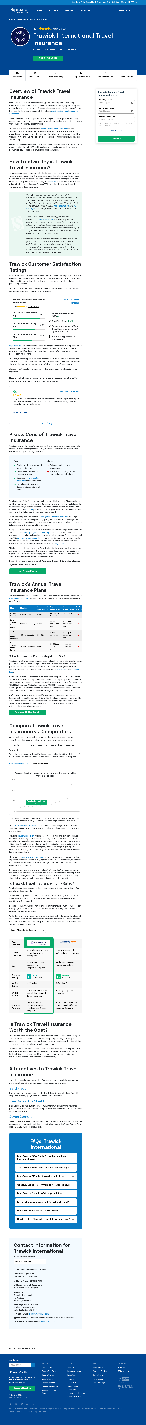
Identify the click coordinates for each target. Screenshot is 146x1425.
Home (12, 20)
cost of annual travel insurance (26, 826)
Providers (53, 11)
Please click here (47, 1322)
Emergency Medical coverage (37, 533)
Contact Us (72, 1383)
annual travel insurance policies (54, 129)
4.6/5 (70, 321)
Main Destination (107, 117)
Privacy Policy (32, 1412)
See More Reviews (69, 392)
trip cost (29, 510)
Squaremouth (15, 346)
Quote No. (14, 1360)
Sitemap (42, 1412)
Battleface (17, 1088)
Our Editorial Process (75, 1397)
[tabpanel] (45, 796)
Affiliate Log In (123, 1371)
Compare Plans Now (22, 1388)
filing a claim (59, 544)
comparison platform (18, 599)
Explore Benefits (48, 1383)
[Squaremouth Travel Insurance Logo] (19, 10)
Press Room (72, 1375)
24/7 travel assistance (43, 220)
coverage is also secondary (29, 538)
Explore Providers (48, 1375)
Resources (85, 11)
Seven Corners (20, 1117)
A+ (58, 316)
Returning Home (107, 108)
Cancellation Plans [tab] (40, 764)
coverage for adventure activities (53, 517)
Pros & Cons (35, 77)
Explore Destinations (50, 1387)
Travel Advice (98, 1367)
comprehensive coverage (33, 857)
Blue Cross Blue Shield (26, 1101)
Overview (17, 77)
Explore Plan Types (49, 1371)
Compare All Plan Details (28, 712)
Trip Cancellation (61, 206)
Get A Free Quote (48, 58)
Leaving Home (105, 100)
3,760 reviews (59, 29)
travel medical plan (26, 836)
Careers (70, 1379)
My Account (124, 11)
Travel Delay (62, 669)
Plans (39, 11)
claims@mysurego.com (39, 1314)
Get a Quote (47, 1367)
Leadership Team (74, 1371)
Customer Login (99, 1383)
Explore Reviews (48, 1379)
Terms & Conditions (16, 1412)
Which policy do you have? (25, 1257)
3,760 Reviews (37, 978)
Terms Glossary (98, 1379)
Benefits (69, 11)
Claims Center (98, 1375)
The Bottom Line (105, 77)
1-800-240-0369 (113, 2)
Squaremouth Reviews (76, 1393)
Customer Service (100, 1371)
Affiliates (121, 1367)
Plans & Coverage (56, 77)
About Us (71, 1367)
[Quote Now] (33, 1365)
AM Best (52, 182)
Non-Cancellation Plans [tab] (19, 764)
